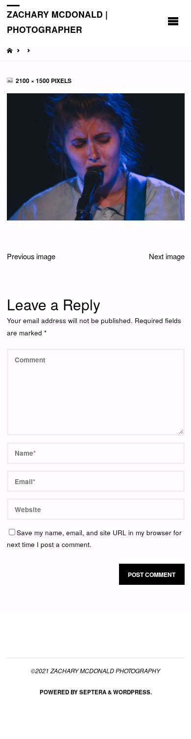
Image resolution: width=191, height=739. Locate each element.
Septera (92, 692)
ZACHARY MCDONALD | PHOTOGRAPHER (57, 21)
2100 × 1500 (33, 80)
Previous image (31, 256)
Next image (167, 256)
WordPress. (132, 692)
